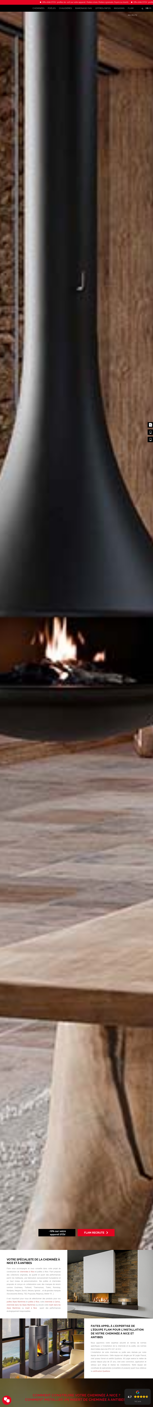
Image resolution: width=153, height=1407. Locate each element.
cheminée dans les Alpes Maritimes (21, 1305)
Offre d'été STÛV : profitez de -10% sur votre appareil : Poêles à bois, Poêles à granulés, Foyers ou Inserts (108, 2)
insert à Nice (31, 1308)
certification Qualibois (101, 1371)
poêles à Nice (33, 1302)
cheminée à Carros (52, 1302)
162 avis (137, 1401)
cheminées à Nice (27, 1272)
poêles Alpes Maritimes (16, 1302)
